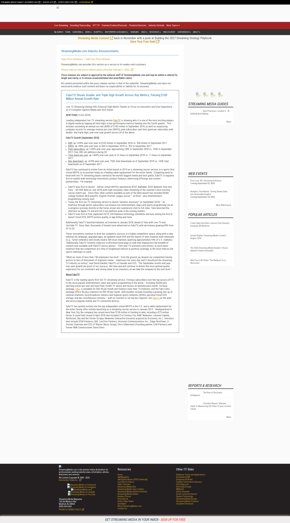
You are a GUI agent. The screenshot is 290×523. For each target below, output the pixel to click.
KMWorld (180, 489)
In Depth (97, 32)
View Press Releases (72, 59)
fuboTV (117, 120)
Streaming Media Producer (187, 501)
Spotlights (122, 503)
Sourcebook (84, 2)
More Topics (172, 25)
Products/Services (137, 25)
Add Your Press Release (98, 59)
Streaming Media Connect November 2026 (19, 2)
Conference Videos (126, 482)
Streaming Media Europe (186, 499)
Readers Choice (124, 496)
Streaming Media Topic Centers (131, 489)
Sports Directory (66, 2)
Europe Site (48, 2)
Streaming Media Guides (128, 494)
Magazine (123, 477)
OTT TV (96, 25)
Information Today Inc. (69, 480)
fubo (77, 288)
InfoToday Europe (183, 487)
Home (67, 32)
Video (143, 32)
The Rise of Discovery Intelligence (206, 394)
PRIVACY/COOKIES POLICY (70, 509)
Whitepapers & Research (116, 32)
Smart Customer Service (186, 494)
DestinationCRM (183, 477)
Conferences (183, 32)
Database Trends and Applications (190, 474)
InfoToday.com (182, 484)
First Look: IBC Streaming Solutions (205, 180)
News (87, 32)
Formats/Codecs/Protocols (114, 25)
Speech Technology (184, 496)
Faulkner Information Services (189, 482)
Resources (154, 32)
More (229, 121)
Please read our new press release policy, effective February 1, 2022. (95, 69)
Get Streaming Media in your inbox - (145, 519)
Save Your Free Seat (142, 41)
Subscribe (77, 32)
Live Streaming (61, 25)
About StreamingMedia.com (130, 506)
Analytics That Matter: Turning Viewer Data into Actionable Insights (208, 193)
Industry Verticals (156, 25)
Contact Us (122, 508)
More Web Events (223, 205)
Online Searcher (183, 491)
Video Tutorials (124, 484)
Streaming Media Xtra (127, 487)
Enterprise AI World (184, 479)
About (196, 32)
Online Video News (126, 501)
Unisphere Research (184, 503)
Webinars (134, 32)
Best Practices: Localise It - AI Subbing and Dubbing (209, 112)
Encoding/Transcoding (80, 25)
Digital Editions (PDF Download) (133, 479)
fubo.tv (156, 297)
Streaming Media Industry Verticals (132, 491)
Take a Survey (169, 32)
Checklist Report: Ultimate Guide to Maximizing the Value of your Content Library (210, 406)
